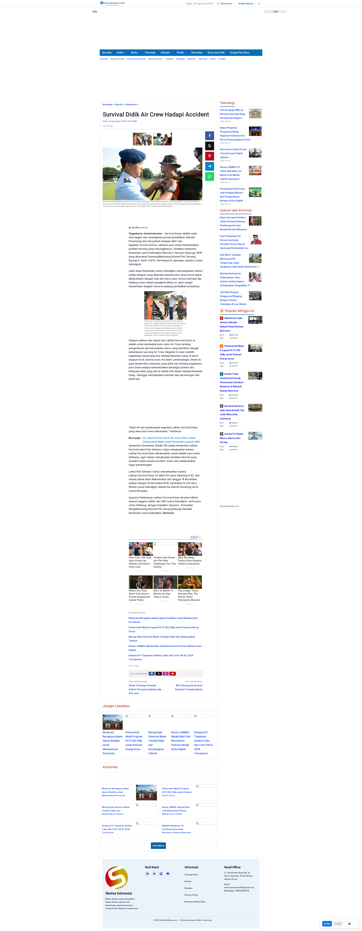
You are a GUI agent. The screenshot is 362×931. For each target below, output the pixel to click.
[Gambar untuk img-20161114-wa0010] (142, 139)
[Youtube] (172, 673)
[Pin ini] (209, 156)
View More (158, 845)
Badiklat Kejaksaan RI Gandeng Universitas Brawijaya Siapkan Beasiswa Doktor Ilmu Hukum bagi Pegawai (176, 832)
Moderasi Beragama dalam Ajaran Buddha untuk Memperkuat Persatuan (115, 792)
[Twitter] (159, 673)
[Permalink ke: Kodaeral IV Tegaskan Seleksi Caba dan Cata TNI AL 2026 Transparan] (204, 722)
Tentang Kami (191, 874)
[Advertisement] (181, 27)
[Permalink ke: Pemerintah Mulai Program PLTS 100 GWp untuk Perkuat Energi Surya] (136, 722)
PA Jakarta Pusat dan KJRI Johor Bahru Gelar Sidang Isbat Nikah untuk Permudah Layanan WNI (171, 440)
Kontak (188, 881)
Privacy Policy (191, 895)
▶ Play (327, 923)
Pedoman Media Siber (195, 902)
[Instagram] (165, 673)
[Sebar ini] (209, 135)
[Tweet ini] (209, 146)
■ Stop (338, 923)
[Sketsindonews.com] (112, 3)
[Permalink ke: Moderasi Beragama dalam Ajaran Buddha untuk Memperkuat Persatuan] (113, 722)
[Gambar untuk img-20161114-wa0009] (162, 139)
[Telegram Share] (209, 166)
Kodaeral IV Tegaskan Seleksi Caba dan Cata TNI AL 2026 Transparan (117, 829)
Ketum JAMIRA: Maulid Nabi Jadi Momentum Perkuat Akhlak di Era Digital (180, 741)
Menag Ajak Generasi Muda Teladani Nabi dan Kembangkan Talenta (116, 810)
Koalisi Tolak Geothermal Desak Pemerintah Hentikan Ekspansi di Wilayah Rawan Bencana (231, 382)
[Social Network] (259, 3)
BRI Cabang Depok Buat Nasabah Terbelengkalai (188, 685)
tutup (95, 11)
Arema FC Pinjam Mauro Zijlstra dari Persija (231, 438)
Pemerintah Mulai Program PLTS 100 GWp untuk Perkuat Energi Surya (134, 741)
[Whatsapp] (209, 176)
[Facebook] (152, 673)
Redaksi (188, 888)
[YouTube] (167, 873)
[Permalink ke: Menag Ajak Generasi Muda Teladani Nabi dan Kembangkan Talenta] (158, 722)
